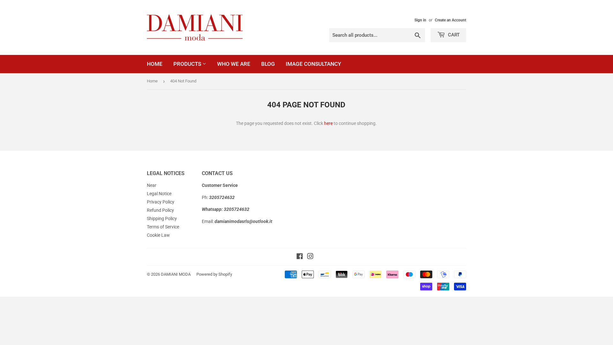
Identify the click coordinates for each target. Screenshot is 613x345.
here (328, 123)
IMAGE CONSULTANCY (313, 64)
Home (155, 64)
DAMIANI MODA (176, 274)
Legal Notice (159, 193)
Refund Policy (160, 210)
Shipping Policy (162, 218)
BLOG (268, 64)
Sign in (420, 20)
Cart (453, 35)
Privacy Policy (160, 201)
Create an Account (450, 20)
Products (187, 64)
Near (151, 185)
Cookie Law (158, 235)
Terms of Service (163, 226)
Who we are (233, 64)
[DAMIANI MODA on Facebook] (299, 257)
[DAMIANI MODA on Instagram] (310, 257)
